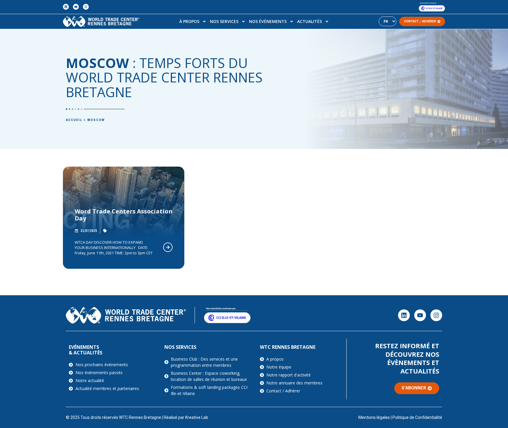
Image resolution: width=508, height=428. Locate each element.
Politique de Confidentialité (417, 417)
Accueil (74, 120)
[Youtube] (76, 7)
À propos (189, 21)
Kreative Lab (196, 417)
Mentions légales (374, 417)
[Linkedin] (66, 7)
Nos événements (268, 21)
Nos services (224, 21)
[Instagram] (86, 7)
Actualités (309, 21)
